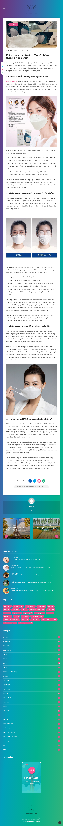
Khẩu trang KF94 (11, 81)
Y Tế (30, 623)
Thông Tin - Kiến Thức (11, 619)
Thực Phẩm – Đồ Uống (10, 737)
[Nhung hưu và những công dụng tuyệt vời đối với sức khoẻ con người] (6, 583)
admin (31, 507)
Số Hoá (16, 616)
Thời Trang (35, 619)
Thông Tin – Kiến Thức (10, 732)
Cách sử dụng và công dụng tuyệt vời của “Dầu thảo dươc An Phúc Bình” (32, 590)
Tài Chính (7, 623)
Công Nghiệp (30, 606)
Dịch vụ (6, 609)
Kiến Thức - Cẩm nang (37, 609)
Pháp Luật (7, 616)
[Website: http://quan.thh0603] (31, 510)
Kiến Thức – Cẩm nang (10, 672)
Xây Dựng (22, 623)
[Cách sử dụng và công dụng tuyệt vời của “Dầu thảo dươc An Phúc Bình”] (6, 591)
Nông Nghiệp (39, 613)
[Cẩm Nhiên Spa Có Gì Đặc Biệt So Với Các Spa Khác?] (6, 560)
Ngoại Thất (17, 613)
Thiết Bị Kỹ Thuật (37, 616)
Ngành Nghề (28, 613)
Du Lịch (50, 606)
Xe (15, 623)
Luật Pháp (50, 609)
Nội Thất (49, 613)
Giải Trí (24, 609)
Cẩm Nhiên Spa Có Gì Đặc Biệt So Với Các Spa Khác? (26, 559)
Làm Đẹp (7, 613)
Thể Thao (25, 619)
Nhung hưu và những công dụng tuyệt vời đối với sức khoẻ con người (31, 582)
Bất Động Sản (18, 606)
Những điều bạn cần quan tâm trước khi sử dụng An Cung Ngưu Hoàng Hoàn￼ (33, 574)
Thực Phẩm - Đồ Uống (49, 619)
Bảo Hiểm (7, 606)
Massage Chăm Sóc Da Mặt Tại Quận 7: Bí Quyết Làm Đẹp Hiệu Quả (30, 567)
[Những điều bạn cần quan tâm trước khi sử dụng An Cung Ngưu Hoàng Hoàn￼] (6, 575)
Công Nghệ (41, 606)
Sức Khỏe (13, 24)
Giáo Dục (15, 609)
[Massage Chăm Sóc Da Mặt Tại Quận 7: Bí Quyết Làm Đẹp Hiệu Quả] (6, 567)
